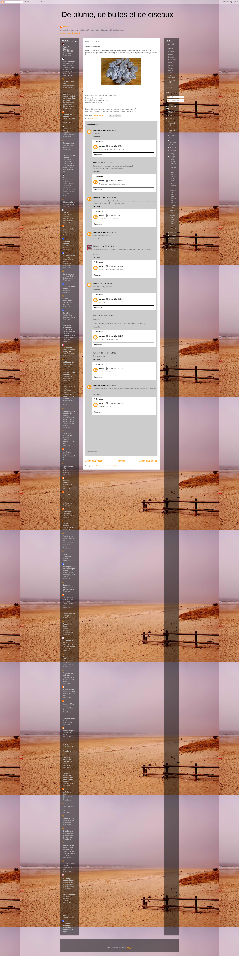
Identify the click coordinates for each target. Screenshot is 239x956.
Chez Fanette (68, 831)
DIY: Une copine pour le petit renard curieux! (68, 663)
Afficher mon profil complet (70, 33)
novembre (173, 130)
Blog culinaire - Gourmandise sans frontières (69, 63)
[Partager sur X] (115, 115)
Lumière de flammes (67, 115)
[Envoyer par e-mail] (110, 115)
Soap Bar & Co (68, 819)
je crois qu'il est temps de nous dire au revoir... (68, 835)
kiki (64, 810)
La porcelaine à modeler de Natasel (69, 413)
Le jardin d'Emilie (66, 242)
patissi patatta (68, 229)
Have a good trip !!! (69, 528)
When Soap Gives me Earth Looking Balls (69, 693)
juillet (172, 151)
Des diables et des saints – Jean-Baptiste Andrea (69, 104)
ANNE (95, 163)
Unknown (96, 130)
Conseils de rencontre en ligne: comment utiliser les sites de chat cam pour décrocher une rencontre (69, 397)
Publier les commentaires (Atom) (107, 466)
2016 (170, 112)
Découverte (172, 60)
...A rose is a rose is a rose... (69, 598)
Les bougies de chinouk (69, 156)
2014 (170, 118)
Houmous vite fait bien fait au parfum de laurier (69, 679)
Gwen (95, 316)
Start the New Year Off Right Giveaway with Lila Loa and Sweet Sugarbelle (69, 335)
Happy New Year (68, 354)
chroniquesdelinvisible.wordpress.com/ (69, 569)
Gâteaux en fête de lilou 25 (69, 373)
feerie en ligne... (68, 589)
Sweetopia (67, 129)
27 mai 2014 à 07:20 (116, 403)
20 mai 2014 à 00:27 (116, 181)
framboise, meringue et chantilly (67, 898)
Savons (95, 119)
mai (171, 157)
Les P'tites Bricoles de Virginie (67, 435)
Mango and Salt (69, 909)
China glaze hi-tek (69, 784)
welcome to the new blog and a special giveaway (69, 884)
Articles (171, 97)
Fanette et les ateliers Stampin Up (69, 538)
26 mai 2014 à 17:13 (108, 353)
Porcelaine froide (171, 81)
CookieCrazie (68, 640)
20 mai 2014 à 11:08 (116, 266)
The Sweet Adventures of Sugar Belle (68, 327)
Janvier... (66, 558)
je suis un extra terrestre (69, 865)
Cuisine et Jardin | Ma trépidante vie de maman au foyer (68, 927)
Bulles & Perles (69, 256)
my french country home (68, 879)
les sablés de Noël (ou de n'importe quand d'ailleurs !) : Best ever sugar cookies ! (69, 421)
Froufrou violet (173, 206)
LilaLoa (66, 213)
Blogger (129, 948)
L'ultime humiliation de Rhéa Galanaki (68, 630)
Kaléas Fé (97, 353)
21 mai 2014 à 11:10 (105, 316)
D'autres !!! (172, 211)
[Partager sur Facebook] (117, 115)
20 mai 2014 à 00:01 (116, 146)
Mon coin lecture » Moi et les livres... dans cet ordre (69, 97)
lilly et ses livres (69, 202)
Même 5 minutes (69, 894)
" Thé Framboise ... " (68, 555)
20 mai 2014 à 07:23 (116, 216)
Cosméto (171, 57)
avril (172, 232)
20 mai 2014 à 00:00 (108, 130)
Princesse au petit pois (68, 674)
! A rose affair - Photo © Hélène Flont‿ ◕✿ (69, 350)
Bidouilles (171, 51)
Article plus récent (94, 461)
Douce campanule (67, 525)
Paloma (96, 246)
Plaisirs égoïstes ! (171, 76)
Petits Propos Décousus (68, 48)
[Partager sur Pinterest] (120, 115)
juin (171, 154)
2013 (170, 250)
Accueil (121, 461)
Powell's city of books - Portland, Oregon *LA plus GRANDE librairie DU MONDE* (69, 851)
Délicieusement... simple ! (69, 615)
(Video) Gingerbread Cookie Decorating (69, 133)
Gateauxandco (68, 143)
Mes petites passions (67, 496)
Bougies (170, 54)
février (172, 239)
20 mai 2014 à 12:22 (104, 283)
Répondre (96, 137)
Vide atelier (67, 290)
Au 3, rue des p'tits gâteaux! (68, 658)
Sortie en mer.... (68, 278)
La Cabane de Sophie (68, 793)
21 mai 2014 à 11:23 (116, 336)
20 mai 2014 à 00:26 (105, 163)
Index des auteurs (69, 204)
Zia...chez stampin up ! (68, 586)
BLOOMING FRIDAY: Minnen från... (68, 603)
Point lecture (173, 227)
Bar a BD (66, 313)
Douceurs (171, 63)
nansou (66, 27)
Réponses (99, 141)
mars (172, 235)
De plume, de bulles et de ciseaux (117, 14)
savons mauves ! (173, 185)
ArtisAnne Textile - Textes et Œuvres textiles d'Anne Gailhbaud (68, 182)
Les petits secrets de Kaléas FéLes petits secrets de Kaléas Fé (69, 778)
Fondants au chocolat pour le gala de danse (173, 196)
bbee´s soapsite (69, 731)
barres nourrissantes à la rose (173, 176)
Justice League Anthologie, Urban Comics (69, 575)
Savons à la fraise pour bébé (173, 219)
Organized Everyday (67, 512)
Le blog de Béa (68, 362)
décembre (173, 123)
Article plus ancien (148, 461)
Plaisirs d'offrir (170, 72)
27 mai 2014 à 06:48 (108, 385)
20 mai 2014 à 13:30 (116, 299)
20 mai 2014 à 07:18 (108, 198)
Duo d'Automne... (68, 364)
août (172, 147)
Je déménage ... (68, 722)
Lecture (170, 65)
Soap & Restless (69, 689)
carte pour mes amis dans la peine (68, 544)
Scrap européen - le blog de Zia (69, 275)
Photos (170, 68)
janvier (172, 244)
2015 (170, 115)
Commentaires (174, 100)
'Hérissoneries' (68, 845)
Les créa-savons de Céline (69, 744)
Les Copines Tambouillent (68, 453)
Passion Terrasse (66, 481)
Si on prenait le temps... (69, 287)
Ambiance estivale (69, 86)
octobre (173, 135)
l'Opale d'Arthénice (67, 300)
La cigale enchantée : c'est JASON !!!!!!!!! (67, 760)
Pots (95, 283)
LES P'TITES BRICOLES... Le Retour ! (68, 441)
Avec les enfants (171, 48)
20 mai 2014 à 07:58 (108, 232)
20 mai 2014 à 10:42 (107, 246)
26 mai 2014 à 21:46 (116, 369)
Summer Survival (68, 515)
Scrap (170, 88)
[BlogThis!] (113, 115)
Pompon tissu (67, 765)
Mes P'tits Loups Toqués (68, 916)
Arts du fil (171, 44)
